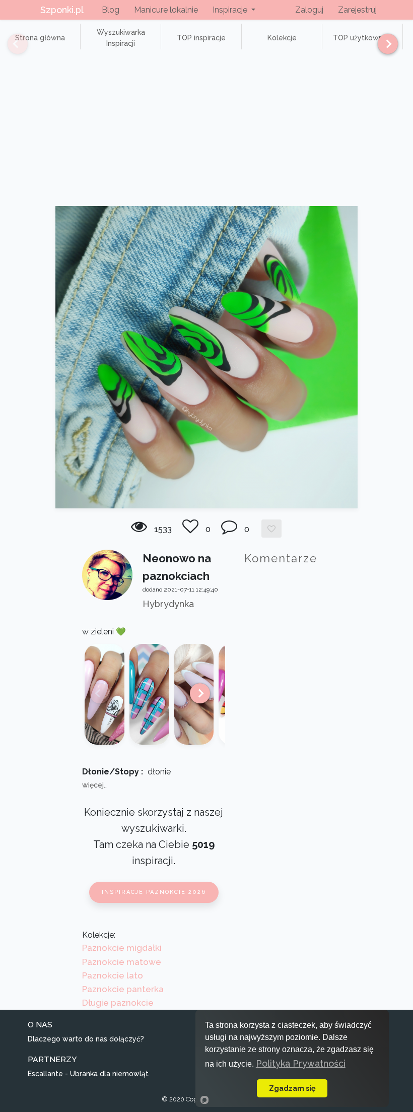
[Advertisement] (206, 130)
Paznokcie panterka (123, 989)
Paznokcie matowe (121, 962)
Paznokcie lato (112, 975)
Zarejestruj (357, 10)
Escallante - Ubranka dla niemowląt (88, 1074)
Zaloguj (309, 10)
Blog (110, 10)
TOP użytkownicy (362, 38)
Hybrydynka (168, 604)
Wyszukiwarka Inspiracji (121, 37)
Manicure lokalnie (166, 10)
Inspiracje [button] (231, 10)
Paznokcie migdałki (122, 948)
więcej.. (94, 785)
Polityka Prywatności (301, 1063)
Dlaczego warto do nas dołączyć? (86, 1039)
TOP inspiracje (201, 38)
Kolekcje (282, 38)
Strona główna (40, 38)
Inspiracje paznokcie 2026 (154, 892)
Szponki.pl (62, 10)
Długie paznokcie (118, 1003)
